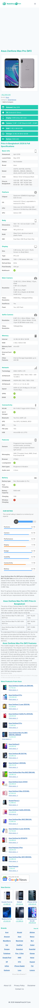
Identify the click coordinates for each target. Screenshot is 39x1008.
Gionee (32, 953)
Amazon (7, 937)
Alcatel (19, 932)
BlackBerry (7, 941)
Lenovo (32, 970)
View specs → (13, 690)
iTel (32, 966)
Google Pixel (7, 958)
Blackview (19, 941)
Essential (32, 949)
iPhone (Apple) (19, 966)
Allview (32, 932)
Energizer (19, 949)
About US (7, 985)
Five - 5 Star (19, 953)
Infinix (7, 966)
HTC (19, 962)
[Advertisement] (19, 28)
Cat (7, 945)
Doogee (7, 949)
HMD (19, 958)
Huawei (32, 962)
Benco (32, 937)
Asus (20, 681)
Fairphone (6, 953)
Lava (19, 970)
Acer (7, 932)
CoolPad (19, 945)
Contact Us (19, 989)
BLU (32, 941)
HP (7, 962)
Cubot (32, 945)
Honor (32, 958)
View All (36, 928)
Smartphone (12, 100)
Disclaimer (31, 985)
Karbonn (7, 970)
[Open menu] (35, 3)
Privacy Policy (19, 985)
